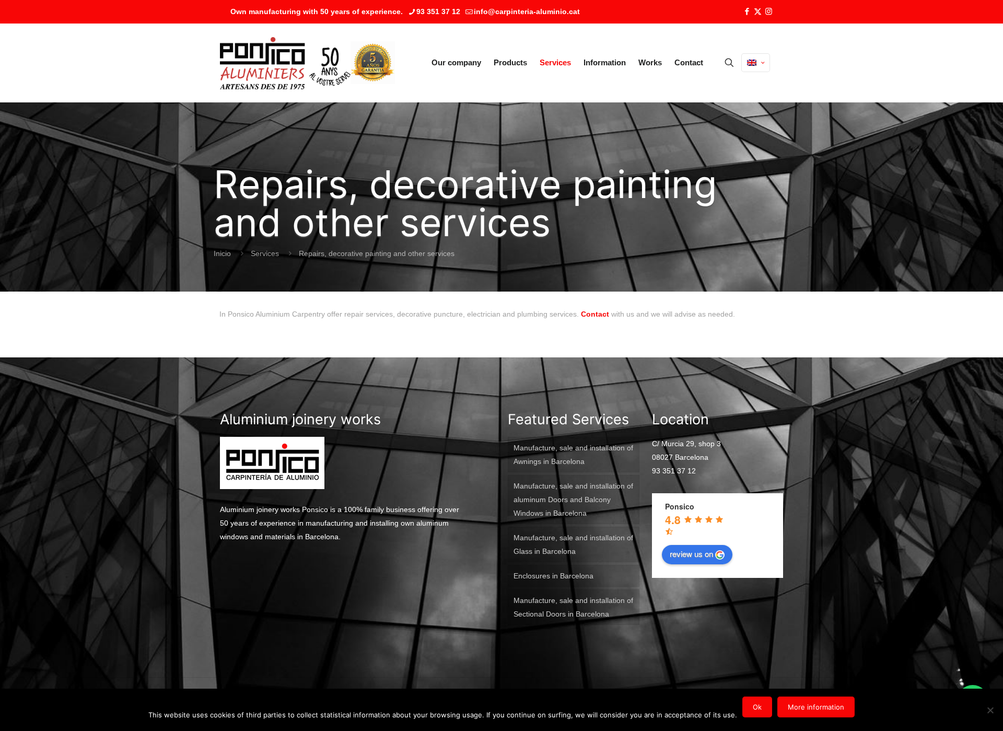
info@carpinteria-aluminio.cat (527, 11)
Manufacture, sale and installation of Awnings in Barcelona (573, 455)
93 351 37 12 (438, 11)
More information (816, 707)
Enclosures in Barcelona (553, 576)
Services (265, 253)
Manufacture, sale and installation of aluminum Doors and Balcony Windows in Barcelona (573, 499)
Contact (595, 314)
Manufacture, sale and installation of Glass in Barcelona (573, 544)
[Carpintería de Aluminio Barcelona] (285, 63)
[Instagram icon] (769, 11)
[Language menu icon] (755, 62)
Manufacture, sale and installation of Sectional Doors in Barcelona (573, 607)
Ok (757, 707)
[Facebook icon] (747, 11)
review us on (691, 553)
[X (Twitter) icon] (758, 11)
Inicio (222, 253)
